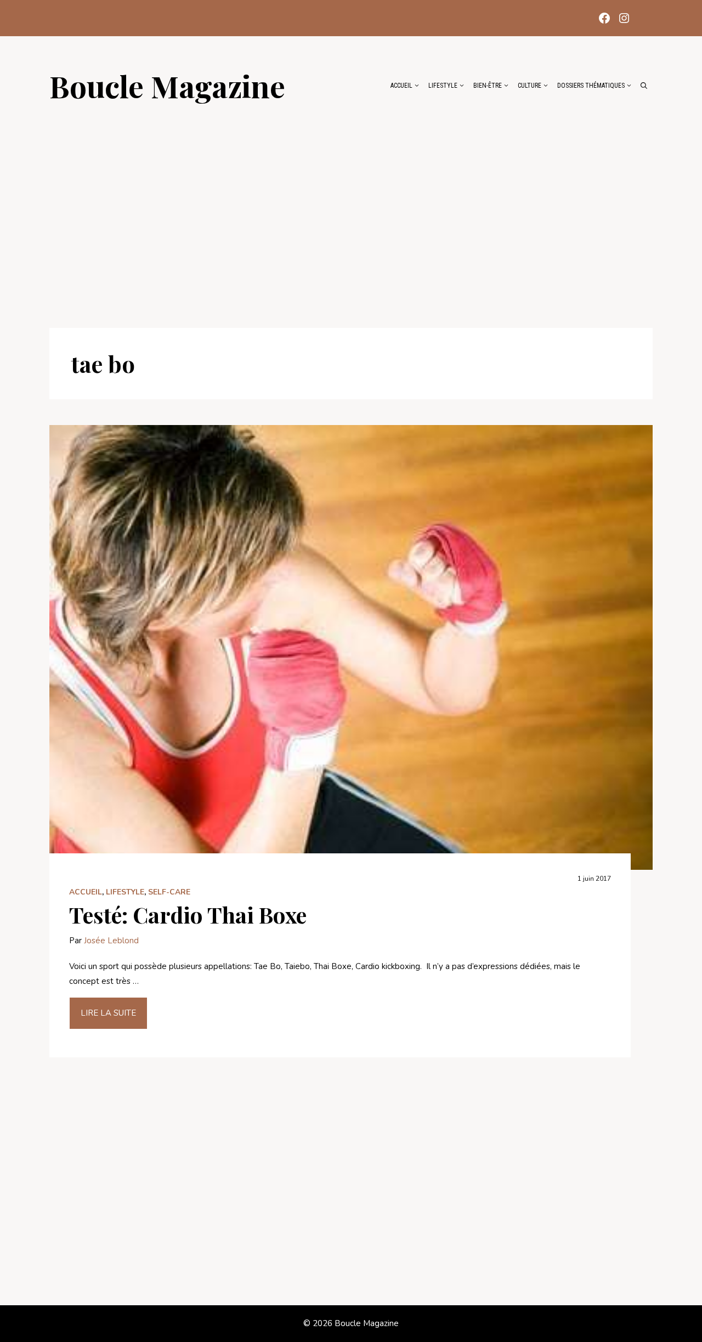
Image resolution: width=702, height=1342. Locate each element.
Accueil (401, 85)
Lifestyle (442, 85)
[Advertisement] (351, 209)
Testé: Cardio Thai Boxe (188, 914)
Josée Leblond (111, 940)
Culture (529, 85)
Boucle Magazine (167, 85)
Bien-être (487, 85)
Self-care (169, 892)
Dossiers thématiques (591, 85)
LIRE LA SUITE (108, 1012)
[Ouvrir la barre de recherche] (644, 85)
